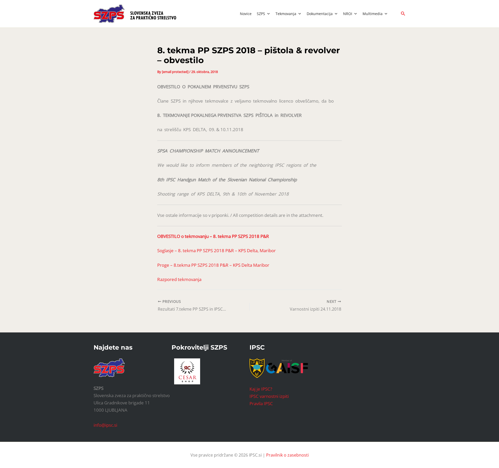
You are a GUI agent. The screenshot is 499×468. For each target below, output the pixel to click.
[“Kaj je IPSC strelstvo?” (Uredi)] (287, 368)
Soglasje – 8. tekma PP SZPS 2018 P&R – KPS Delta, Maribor (216, 250)
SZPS (261, 13)
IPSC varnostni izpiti (269, 396)
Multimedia (373, 13)
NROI (347, 13)
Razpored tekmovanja (179, 279)
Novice (246, 13)
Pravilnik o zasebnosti (287, 455)
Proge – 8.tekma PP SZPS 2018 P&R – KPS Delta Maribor (213, 265)
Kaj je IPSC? (261, 389)
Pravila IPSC (261, 403)
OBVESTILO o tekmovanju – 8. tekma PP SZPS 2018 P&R (213, 236)
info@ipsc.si (105, 425)
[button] (403, 13)
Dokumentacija (320, 13)
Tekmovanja (285, 13)
